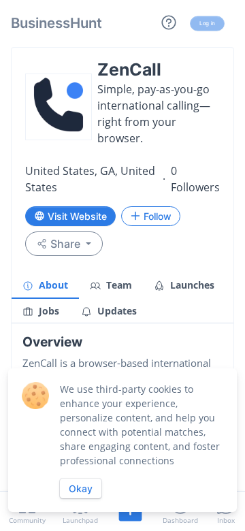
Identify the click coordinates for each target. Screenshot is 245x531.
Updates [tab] (116, 310)
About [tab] (52, 284)
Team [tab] (117, 284)
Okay (81, 488)
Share (65, 244)
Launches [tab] (190, 284)
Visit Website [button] (77, 216)
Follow (158, 216)
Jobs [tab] (47, 310)
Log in (207, 23)
